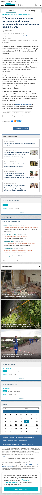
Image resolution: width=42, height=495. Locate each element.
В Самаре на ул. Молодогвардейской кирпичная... (20, 243)
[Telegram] (17, 121)
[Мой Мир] (20, 121)
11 (10, 421)
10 (5, 421)
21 (26, 425)
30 (26, 414)
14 (26, 421)
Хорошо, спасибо (21, 489)
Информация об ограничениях (25, 437)
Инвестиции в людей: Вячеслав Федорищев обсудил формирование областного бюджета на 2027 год (16, 188)
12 (16, 421)
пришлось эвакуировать (23, 104)
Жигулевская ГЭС (17, 112)
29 (21, 414)
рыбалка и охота (26, 116)
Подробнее (5, 456)
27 (11, 414)
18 (11, 425)
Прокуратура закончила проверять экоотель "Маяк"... (21, 227)
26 (5, 414)
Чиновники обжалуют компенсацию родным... (18, 250)
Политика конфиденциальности (11, 444)
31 (5, 431)
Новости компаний (27, 444)
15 (31, 421)
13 (21, 421)
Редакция (12, 437)
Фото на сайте (7, 266)
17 (5, 425)
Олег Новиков (27, 36)
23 (37, 425)
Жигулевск (15, 116)
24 (5, 428)
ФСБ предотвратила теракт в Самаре (16, 236)
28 (16, 414)
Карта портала (22, 440)
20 (21, 425)
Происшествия (6, 14)
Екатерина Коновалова (15, 36)
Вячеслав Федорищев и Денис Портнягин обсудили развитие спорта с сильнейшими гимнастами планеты (19, 175)
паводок (27, 112)
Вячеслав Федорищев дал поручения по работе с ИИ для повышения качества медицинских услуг (16, 155)
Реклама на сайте (7, 440)
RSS (15, 440)
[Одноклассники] (15, 121)
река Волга (6, 116)
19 (16, 425)
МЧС (8, 112)
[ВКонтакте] (12, 121)
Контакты (5, 437)
